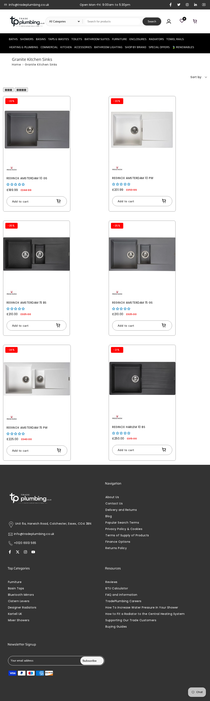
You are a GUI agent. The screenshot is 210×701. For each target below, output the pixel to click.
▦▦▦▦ (21, 89)
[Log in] (169, 21)
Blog (108, 516)
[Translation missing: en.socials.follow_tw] (17, 552)
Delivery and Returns (121, 510)
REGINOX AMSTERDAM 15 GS (132, 303)
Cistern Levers (19, 601)
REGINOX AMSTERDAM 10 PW (133, 178)
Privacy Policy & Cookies (123, 529)
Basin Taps (16, 588)
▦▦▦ (8, 89)
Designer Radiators (22, 608)
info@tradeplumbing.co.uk (34, 534)
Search (152, 21)
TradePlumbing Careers (123, 601)
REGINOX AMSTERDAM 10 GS (27, 178)
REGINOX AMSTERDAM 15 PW (27, 428)
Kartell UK (15, 614)
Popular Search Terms (122, 523)
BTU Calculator (116, 588)
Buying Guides (116, 627)
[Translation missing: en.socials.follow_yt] (33, 552)
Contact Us (114, 504)
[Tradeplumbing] (27, 21)
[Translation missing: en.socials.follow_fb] (10, 552)
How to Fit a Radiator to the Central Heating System (145, 614)
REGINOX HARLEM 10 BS (128, 427)
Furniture (15, 582)
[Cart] (195, 21)
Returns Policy (116, 548)
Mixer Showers (19, 620)
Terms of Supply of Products (127, 535)
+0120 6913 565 (25, 543)
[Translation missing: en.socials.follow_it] (25, 552)
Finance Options (117, 542)
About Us (112, 497)
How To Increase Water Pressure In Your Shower (141, 608)
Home (16, 64)
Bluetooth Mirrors (21, 595)
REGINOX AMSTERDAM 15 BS (27, 303)
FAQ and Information (121, 595)
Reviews (111, 582)
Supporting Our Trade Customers (130, 620)
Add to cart (20, 201)
